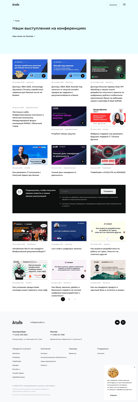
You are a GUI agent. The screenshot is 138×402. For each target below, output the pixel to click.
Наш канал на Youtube (22, 36)
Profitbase (16, 357)
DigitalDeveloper (18, 377)
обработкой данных (124, 389)
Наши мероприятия (48, 361)
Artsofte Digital (18, 373)
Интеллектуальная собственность (53, 357)
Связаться (113, 5)
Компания (45, 349)
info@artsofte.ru (37, 322)
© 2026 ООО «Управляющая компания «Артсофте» (33, 386)
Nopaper (15, 365)
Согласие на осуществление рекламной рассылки (31, 395)
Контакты (100, 353)
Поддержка (103, 349)
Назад (17, 21)
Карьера (73, 349)
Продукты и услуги (21, 349)
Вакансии (72, 353)
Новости (44, 365)
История (44, 353)
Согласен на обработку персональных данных (79, 197)
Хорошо (113, 395)
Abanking (16, 353)
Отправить (108, 191)
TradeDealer (16, 361)
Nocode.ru (16, 369)
